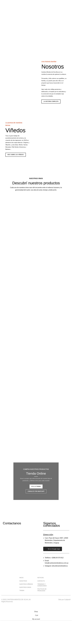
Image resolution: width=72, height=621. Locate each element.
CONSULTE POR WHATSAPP (36, 491)
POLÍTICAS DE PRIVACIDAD (41, 589)
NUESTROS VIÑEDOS (26, 584)
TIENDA (21, 590)
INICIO (21, 577)
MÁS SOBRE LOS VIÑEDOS (16, 154)
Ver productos (19, 240)
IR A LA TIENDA (36, 486)
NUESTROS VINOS (25, 587)
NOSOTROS (23, 581)
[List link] (56, 562)
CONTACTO (41, 581)
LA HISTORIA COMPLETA (51, 101)
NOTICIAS (40, 577)
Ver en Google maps (54, 549)
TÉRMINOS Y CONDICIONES (42, 585)
